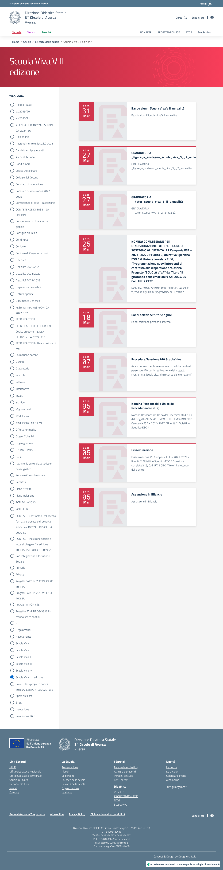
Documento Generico (28, 301)
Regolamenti (23, 630)
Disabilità (21, 260)
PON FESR (146, 32)
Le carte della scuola (73, 784)
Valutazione (22, 709)
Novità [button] (46, 32)
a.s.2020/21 (23, 118)
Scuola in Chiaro (18, 780)
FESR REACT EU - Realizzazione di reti (36, 343)
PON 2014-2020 (26, 502)
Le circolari (172, 771)
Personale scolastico (125, 767)
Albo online (22, 137)
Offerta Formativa (26, 429)
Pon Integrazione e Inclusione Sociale (33, 556)
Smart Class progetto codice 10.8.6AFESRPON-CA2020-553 (34, 684)
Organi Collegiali (25, 436)
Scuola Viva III (24, 664)
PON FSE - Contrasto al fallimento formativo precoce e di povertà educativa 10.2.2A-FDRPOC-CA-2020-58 (36, 516)
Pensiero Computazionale (30, 475)
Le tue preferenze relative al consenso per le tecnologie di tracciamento (183, 864)
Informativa (22, 389)
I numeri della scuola (73, 780)
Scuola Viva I (23, 650)
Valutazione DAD (25, 716)
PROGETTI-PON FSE (168, 32)
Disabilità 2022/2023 (28, 280)
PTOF (189, 32)
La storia (67, 792)
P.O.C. (19, 457)
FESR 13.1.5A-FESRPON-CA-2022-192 (33, 307)
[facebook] (207, 17)
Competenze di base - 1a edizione (35, 203)
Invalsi (19, 395)
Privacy (20, 574)
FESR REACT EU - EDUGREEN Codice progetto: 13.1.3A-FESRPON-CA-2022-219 (33, 326)
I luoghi (66, 771)
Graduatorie (22, 368)
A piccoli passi (24, 105)
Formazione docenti (27, 355)
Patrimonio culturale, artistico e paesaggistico (34, 463)
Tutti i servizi (121, 780)
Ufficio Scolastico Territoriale (25, 776)
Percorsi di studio (123, 776)
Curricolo (21, 246)
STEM (19, 702)
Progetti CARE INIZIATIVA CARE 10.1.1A (34, 581)
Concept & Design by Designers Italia (174, 856)
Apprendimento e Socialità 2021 (34, 143)
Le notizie (171, 767)
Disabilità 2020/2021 (28, 267)
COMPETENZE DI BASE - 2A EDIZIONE (32, 209)
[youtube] (212, 17)
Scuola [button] (16, 32)
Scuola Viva (204, 32)
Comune (14, 792)
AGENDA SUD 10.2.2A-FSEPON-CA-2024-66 (35, 125)
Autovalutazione (25, 157)
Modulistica (22, 416)
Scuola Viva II (23, 657)
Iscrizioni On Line (19, 784)
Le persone (68, 776)
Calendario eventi (176, 776)
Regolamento (23, 636)
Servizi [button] (31, 32)
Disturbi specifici (25, 294)
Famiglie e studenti (125, 771)
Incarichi (20, 375)
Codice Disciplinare (26, 171)
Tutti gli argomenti (176, 787)
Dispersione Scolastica (28, 287)
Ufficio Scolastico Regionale (25, 771)
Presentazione (70, 767)
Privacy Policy (77, 814)
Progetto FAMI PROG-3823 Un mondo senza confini (34, 611)
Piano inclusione (25, 495)
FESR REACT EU (25, 319)
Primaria (20, 567)
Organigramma (24, 443)
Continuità (22, 239)
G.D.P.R (20, 362)
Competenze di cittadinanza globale (32, 221)
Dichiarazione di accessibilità (107, 814)
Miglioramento (24, 409)
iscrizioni (20, 402)
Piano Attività (24, 489)
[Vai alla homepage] (15, 17)
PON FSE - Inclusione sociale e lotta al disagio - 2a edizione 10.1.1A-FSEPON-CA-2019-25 (34, 539)
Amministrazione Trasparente (27, 814)
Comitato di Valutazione (29, 184)
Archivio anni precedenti (30, 150)
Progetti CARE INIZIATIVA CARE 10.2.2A (34, 593)
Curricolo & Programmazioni (32, 253)
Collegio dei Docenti (27, 177)
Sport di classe (24, 696)
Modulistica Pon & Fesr (29, 423)
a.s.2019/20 (23, 111)
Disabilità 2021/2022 (28, 273)
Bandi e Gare (23, 164)
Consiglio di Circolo (26, 233)
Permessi (21, 482)
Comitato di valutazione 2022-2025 (33, 191)
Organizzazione (70, 788)
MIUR (12, 767)
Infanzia (20, 382)
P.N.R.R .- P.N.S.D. (26, 450)
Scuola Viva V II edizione (29, 677)
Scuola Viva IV (24, 670)
